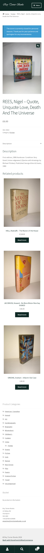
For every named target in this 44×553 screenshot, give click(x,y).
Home (7, 14)
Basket (33, 547)
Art (6, 419)
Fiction (13, 14)
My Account (7, 549)
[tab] (22, 143)
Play (6, 468)
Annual (7, 415)
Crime (7, 442)
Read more (22, 240)
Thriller (10, 446)
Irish (6, 457)
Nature (7, 461)
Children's (8, 434)
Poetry (7, 472)
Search (22, 549)
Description (7, 143)
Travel (7, 480)
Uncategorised (10, 484)
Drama (7, 450)
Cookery (8, 438)
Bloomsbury (9, 430)
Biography (8, 427)
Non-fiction (9, 465)
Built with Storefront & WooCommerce (18, 540)
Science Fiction (10, 476)
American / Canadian (12, 411)
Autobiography (10, 423)
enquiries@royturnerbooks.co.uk (14, 521)
